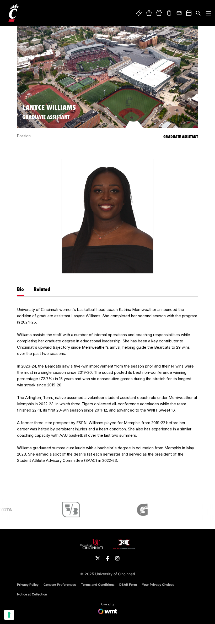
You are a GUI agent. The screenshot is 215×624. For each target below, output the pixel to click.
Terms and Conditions (98, 585)
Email (179, 13)
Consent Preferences (60, 585)
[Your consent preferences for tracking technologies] (9, 615)
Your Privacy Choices (158, 585)
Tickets (139, 13)
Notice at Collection (32, 594)
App (169, 13)
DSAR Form (128, 585)
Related (42, 289)
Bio (20, 289)
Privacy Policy (28, 585)
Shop (148, 13)
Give (159, 13)
